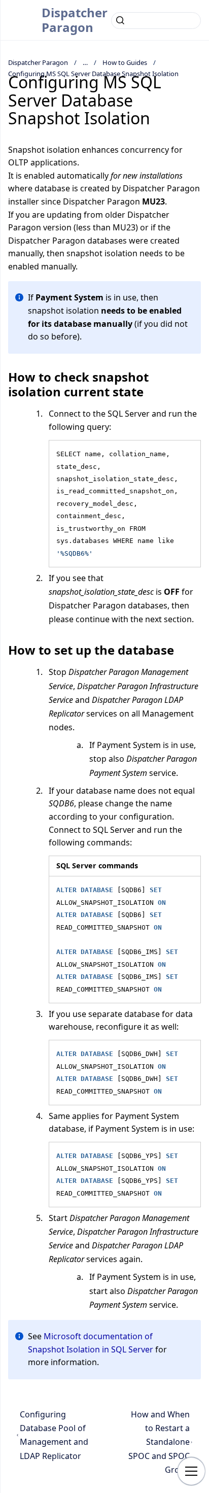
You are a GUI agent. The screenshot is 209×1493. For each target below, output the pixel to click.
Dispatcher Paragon (75, 20)
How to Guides (124, 62)
